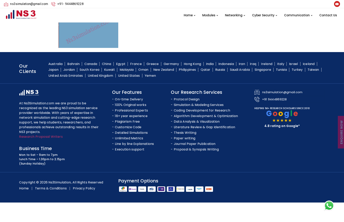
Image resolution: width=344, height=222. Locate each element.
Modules (208, 15)
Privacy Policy (84, 188)
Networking (233, 15)
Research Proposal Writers (41, 136)
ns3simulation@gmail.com (282, 92)
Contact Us (328, 15)
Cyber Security (263, 15)
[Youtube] (337, 4)
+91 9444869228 (274, 99)
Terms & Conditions (51, 188)
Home (188, 15)
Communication (297, 15)
